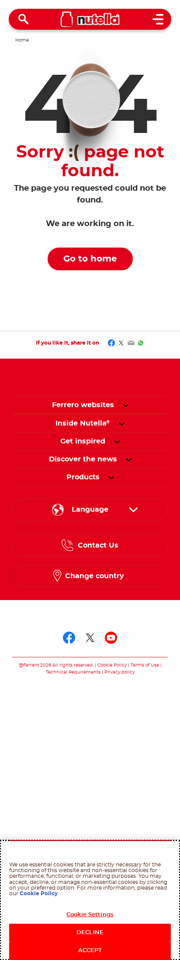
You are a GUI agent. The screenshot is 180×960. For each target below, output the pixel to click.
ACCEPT (90, 950)
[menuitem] (82, 423)
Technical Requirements (74, 672)
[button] (125, 405)
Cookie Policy (112, 665)
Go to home (90, 259)
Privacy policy (119, 672)
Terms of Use (145, 665)
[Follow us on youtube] (111, 638)
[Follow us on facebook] (69, 638)
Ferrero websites (83, 404)
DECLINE (90, 933)
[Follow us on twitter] (90, 638)
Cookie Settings (90, 915)
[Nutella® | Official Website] (90, 19)
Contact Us (98, 545)
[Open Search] (23, 19)
